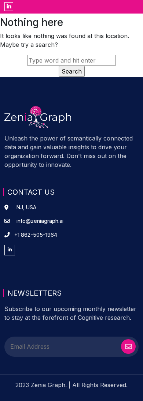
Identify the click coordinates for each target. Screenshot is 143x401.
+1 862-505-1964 (35, 235)
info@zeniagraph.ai (39, 221)
